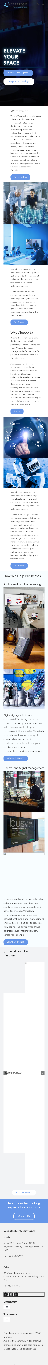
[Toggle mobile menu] (43, 4)
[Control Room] (24, 772)
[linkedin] (16, 1197)
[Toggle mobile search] (38, 4)
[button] (5, 1024)
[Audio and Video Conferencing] (24, 588)
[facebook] (6, 1197)
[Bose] (24, 629)
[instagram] (11, 1197)
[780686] (24, 670)
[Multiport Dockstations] (24, 853)
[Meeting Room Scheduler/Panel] (24, 813)
